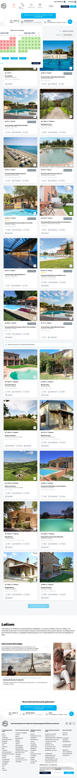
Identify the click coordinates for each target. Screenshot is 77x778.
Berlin (17, 736)
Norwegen (33, 748)
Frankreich (33, 737)
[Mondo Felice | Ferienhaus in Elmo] (56, 364)
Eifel (3, 745)
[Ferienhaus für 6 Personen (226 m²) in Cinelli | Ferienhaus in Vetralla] (20, 201)
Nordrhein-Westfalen (21, 751)
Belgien (32, 734)
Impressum (65, 750)
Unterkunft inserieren (66, 738)
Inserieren (65, 6)
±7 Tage (23, 58)
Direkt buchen (31, 7)
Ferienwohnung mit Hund (52, 739)
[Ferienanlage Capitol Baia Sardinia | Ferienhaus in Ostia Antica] (20, 104)
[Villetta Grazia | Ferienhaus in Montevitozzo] (56, 415)
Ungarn (32, 763)
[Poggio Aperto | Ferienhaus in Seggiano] (20, 567)
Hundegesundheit (50, 757)
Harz (3, 748)
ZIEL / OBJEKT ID (14, 20)
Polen (32, 752)
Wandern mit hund (50, 748)
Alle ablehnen (57, 772)
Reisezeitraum (28, 20)
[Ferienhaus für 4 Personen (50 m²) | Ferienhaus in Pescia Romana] (56, 152)
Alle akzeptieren (69, 773)
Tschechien (33, 761)
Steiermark (5, 763)
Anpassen (45, 772)
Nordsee (4, 755)
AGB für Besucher (67, 753)
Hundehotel (48, 743)
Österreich (33, 750)
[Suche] (70, 21)
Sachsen (17, 756)
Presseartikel (66, 746)
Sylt (3, 766)
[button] (72, 2)
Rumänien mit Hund (35, 754)
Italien (32, 741)
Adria (3, 734)
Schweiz (32, 757)
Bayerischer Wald (7, 739)
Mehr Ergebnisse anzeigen (38, 606)
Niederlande (33, 746)
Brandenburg (19, 738)
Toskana (4, 770)
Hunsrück (4, 750)
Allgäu (4, 736)
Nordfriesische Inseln (8, 754)
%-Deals (14, 7)
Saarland (18, 754)
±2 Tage (5, 58)
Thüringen (18, 761)
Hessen (17, 743)
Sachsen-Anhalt (20, 758)
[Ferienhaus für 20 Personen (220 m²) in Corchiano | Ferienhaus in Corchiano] (20, 306)
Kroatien (32, 743)
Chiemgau (4, 743)
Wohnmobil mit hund (51, 750)
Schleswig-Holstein (21, 760)
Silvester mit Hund (50, 746)
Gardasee (4, 746)
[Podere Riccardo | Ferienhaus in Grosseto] (56, 567)
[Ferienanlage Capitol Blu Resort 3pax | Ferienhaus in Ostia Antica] (56, 306)
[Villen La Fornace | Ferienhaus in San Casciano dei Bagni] (20, 466)
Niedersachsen (19, 749)
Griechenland (34, 739)
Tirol (3, 768)
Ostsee (4, 757)
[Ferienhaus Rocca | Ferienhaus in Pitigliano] (20, 364)
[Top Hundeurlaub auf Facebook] (66, 723)
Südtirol (4, 764)
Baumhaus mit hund (50, 734)
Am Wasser (5, 737)
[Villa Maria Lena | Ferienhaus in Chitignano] (56, 104)
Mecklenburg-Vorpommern (19, 746)
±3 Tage (14, 58)
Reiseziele (40, 7)
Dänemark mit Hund (35, 736)
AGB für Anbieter (67, 751)
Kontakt (65, 733)
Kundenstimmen (67, 745)
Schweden (33, 755)
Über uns (65, 734)
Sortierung (59, 34)
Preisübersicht (67, 741)
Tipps (51, 6)
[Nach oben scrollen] (74, 723)
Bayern (17, 734)
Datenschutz (66, 755)
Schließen (36, 63)
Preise (73, 6)
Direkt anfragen (21, 8)
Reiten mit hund (49, 745)
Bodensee (4, 741)
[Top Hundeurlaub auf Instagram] (70, 723)
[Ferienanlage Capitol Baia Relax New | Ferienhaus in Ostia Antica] (56, 56)
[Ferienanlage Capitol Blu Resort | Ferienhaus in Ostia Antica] (20, 253)
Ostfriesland (5, 759)
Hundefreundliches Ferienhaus (53, 737)
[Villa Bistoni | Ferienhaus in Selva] (20, 516)
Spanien (32, 759)
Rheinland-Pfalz (20, 752)
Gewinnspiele (48, 753)
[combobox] (15, 23)
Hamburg (18, 742)
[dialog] (56, 769)
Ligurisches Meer (6, 752)
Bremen (17, 740)
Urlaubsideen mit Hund (51, 759)
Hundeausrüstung (50, 755)
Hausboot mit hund (50, 741)
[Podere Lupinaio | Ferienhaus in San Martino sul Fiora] (20, 415)
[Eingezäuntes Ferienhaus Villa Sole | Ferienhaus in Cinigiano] (56, 516)
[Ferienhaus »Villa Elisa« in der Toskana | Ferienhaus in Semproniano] (56, 466)
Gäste (49, 20)
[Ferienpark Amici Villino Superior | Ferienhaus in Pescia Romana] (20, 152)
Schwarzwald (6, 761)
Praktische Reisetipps (51, 760)
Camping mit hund (50, 736)
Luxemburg (33, 745)
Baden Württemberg (21, 733)
